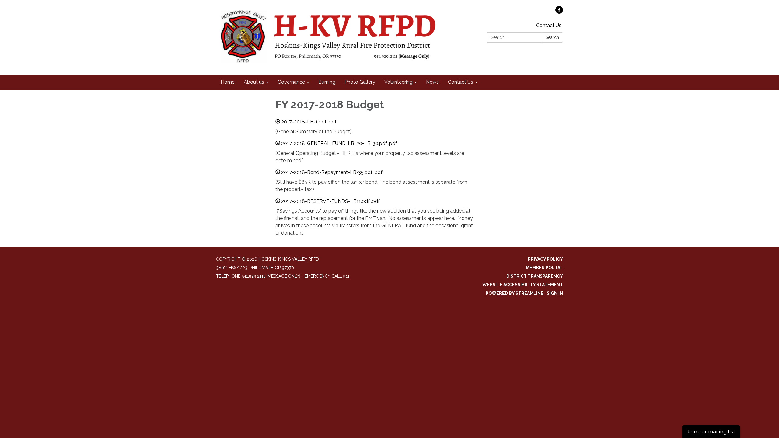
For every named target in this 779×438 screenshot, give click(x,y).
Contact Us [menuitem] (460, 82)
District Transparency (534, 276)
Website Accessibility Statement (522, 284)
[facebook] (559, 12)
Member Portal (544, 267)
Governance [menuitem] (291, 82)
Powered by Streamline (514, 293)
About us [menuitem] (254, 82)
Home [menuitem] (228, 82)
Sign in (555, 293)
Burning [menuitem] (326, 82)
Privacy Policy (545, 259)
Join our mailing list (711, 431)
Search (552, 37)
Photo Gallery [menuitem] (359, 82)
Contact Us (548, 25)
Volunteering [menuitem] (398, 82)
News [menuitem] (432, 82)
